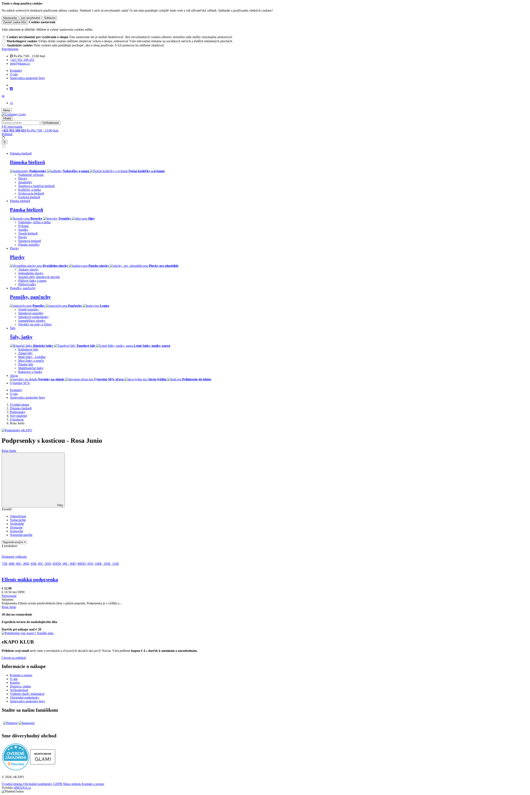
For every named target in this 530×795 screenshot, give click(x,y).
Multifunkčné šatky (30, 368)
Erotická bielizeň (29, 197)
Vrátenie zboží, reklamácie (27, 694)
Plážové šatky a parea (32, 280)
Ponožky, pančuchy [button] (23, 288)
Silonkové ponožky (31, 313)
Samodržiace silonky (31, 320)
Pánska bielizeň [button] (20, 201)
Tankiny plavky (28, 269)
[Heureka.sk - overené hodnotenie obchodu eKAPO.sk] (15, 769)
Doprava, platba (20, 686)
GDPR (58, 784)
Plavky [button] (14, 248)
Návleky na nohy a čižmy (35, 324)
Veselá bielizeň (28, 233)
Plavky (22, 178)
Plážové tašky (27, 284)
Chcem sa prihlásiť (14, 657)
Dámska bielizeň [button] (21, 153)
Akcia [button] (14, 375)
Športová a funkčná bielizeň (36, 186)
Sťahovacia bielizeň (31, 193)
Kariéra (15, 682)
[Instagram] (11, 89)
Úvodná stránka (12, 784)
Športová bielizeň (29, 241)
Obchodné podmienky (24, 697)
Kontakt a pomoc (21, 675)
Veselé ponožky (28, 309)
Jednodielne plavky (30, 273)
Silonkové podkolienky (33, 317)
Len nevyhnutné (30, 17)
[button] (3, 96)
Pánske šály (26, 364)
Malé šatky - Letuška (32, 357)
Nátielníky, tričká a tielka (34, 222)
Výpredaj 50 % (20, 383)
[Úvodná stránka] (14, 114)
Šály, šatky (21, 337)
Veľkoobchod (19, 690)
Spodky (23, 229)
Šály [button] (13, 328)
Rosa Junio (9, 450)
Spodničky (25, 182)
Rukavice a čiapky (30, 372)
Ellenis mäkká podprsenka (30, 579)
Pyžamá (23, 226)
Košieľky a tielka (29, 189)
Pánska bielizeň (26, 209)
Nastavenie (10, 17)
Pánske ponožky (29, 244)
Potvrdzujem (10, 49)
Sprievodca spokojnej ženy (27, 78)
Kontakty (16, 70)
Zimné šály (25, 353)
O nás (14, 74)
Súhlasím (49, 17)
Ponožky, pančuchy (30, 297)
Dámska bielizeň (27, 162)
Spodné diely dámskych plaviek (39, 277)
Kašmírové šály (28, 349)
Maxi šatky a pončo (31, 360)
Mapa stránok (72, 784)
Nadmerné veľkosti (30, 175)
